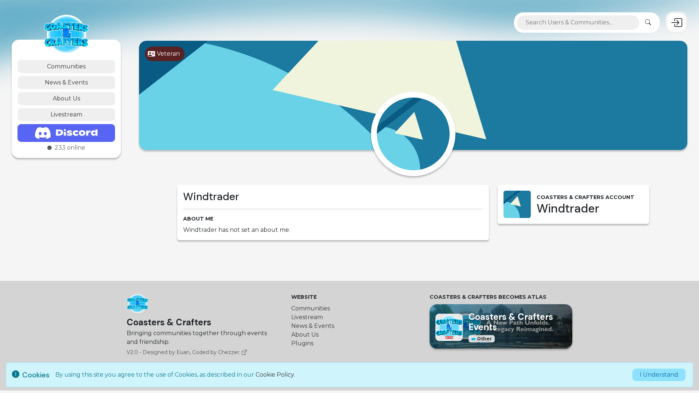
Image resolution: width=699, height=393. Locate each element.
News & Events (66, 82)
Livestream (66, 114)
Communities (66, 66)
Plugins (302, 343)
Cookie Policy (275, 374)
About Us (66, 98)
